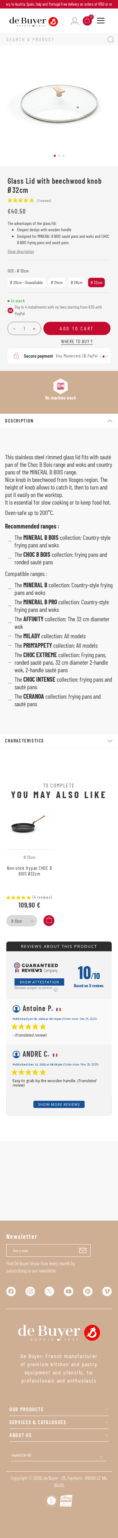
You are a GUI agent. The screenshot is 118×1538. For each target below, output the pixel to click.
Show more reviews (59, 1104)
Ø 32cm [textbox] (16, 921)
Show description (21, 251)
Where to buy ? (77, 341)
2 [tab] (59, 156)
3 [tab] (64, 156)
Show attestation (39, 982)
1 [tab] (55, 156)
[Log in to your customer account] (75, 20)
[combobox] (21, 920)
